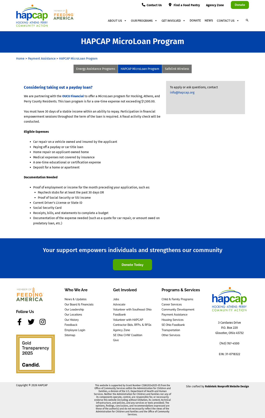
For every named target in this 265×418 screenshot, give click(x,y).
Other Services (171, 335)
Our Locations (73, 314)
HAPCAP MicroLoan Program (140, 69)
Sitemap (70, 335)
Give (116, 340)
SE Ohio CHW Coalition (127, 335)
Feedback (71, 324)
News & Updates (76, 299)
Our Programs (142, 20)
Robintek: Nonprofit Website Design (227, 386)
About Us (115, 20)
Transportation (171, 330)
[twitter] (33, 321)
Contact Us (226, 20)
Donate (195, 20)
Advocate (119, 304)
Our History (72, 319)
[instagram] (43, 321)
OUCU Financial (73, 96)
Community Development (178, 309)
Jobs (116, 299)
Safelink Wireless (177, 69)
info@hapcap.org (182, 92)
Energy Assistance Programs (95, 69)
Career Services (172, 304)
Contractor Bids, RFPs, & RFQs (132, 324)
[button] (240, 5)
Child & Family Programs (177, 299)
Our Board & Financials (79, 304)
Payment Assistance (174, 314)
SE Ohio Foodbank (173, 324)
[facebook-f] (21, 321)
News (209, 20)
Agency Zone (121, 330)
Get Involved (171, 20)
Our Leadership (74, 309)
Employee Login (75, 330)
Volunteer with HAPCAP (128, 319)
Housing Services (173, 319)
